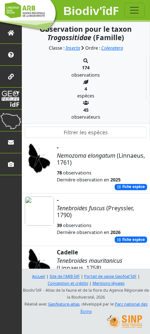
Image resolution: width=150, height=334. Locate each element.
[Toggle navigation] (134, 10)
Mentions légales (108, 283)
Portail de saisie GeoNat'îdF (110, 276)
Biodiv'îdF (91, 11)
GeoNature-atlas (63, 304)
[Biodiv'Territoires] (11, 120)
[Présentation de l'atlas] (11, 54)
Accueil (38, 276)
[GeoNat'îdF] (11, 98)
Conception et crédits (68, 283)
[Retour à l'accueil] (11, 32)
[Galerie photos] (11, 164)
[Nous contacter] (11, 142)
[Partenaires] (11, 76)
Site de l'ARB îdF (65, 276)
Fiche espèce (133, 187)
